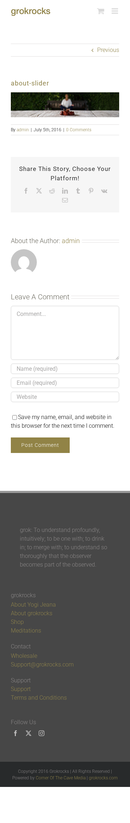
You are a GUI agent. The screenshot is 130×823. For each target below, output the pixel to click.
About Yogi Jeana (33, 604)
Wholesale (24, 655)
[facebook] (15, 733)
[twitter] (28, 733)
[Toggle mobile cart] (100, 11)
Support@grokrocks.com (42, 664)
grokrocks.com (103, 777)
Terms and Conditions (39, 697)
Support (21, 689)
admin (23, 129)
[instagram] (41, 733)
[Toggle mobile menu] (115, 11)
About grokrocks (31, 613)
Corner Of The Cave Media (61, 777)
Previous (108, 50)
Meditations (26, 630)
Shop (17, 622)
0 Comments (78, 129)
